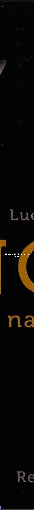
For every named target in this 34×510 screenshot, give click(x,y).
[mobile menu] (33, 1)
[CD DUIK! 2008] (0, 507)
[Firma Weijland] (2, 1)
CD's (17, 258)
